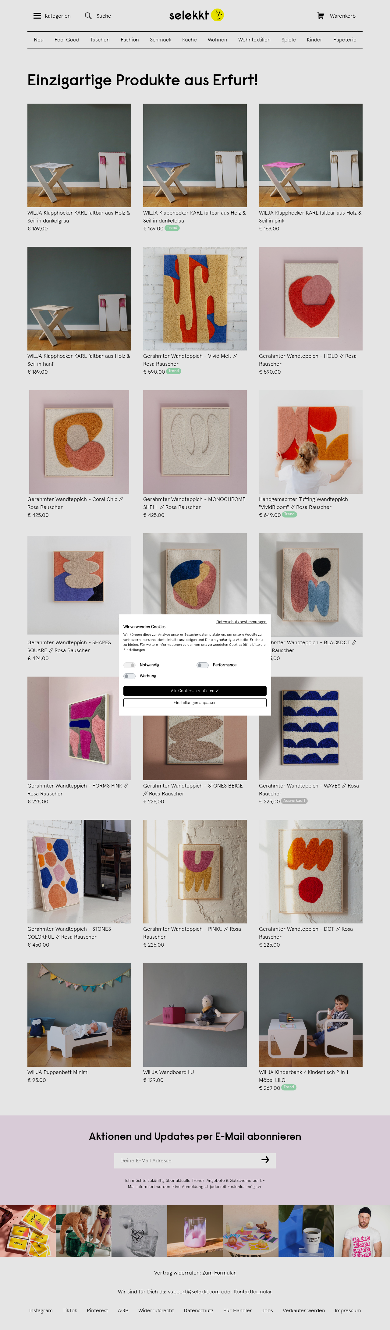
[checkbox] (129, 665)
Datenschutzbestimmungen (241, 622)
